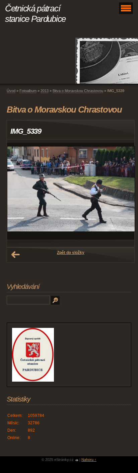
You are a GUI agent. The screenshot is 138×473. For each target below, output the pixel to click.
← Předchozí (15, 255)
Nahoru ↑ (88, 460)
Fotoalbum (28, 91)
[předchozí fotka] (17, 191)
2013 (45, 91)
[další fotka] (123, 191)
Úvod (11, 91)
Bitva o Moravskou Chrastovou (78, 91)
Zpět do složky (70, 252)
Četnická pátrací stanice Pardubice (35, 13)
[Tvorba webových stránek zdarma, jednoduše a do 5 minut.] (77, 460)
